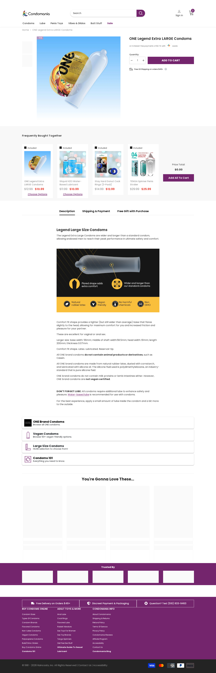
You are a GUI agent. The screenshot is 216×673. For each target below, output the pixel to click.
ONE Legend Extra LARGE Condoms (160, 38)
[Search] (107, 13)
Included (32, 148)
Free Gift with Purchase (133, 211)
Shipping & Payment (96, 211)
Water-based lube (78, 394)
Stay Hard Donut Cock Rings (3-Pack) (107, 183)
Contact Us (84, 665)
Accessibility (100, 665)
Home (25, 30)
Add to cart (171, 60)
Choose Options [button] (37, 194)
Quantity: (134, 54)
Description (67, 211)
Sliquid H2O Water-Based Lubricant (70, 183)
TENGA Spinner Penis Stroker (141, 183)
